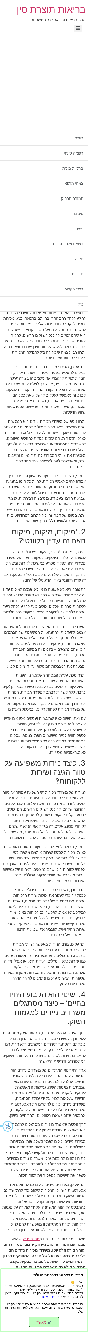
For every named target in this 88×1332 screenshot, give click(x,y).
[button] (7, 1126)
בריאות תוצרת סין (51, 9)
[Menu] (78, 28)
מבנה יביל (31, 1238)
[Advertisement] (44, 80)
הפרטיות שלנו (50, 1297)
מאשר (44, 1322)
